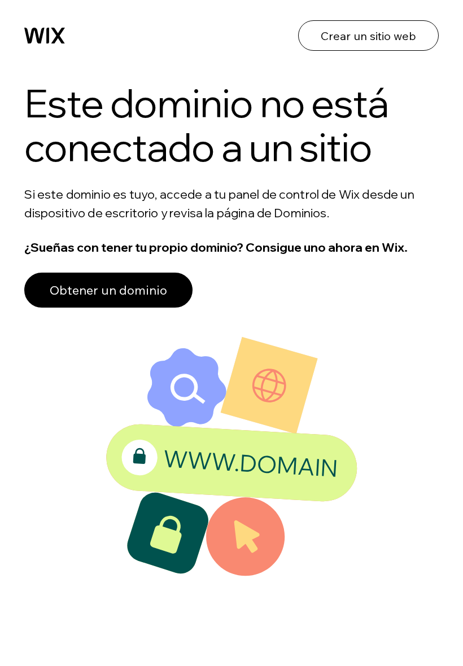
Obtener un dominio (108, 290)
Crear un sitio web (368, 36)
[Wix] (44, 35)
